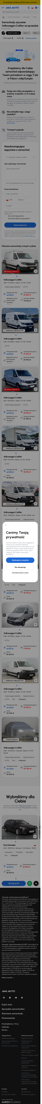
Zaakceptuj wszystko (20, 560)
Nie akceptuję (20, 567)
